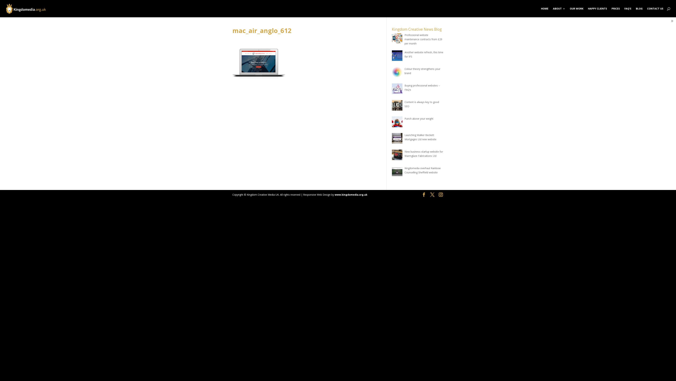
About (557, 8)
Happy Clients (597, 8)
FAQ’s (627, 8)
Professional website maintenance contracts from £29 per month (423, 39)
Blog (639, 8)
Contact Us (655, 8)
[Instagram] (441, 195)
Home (544, 8)
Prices (616, 8)
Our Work (576, 8)
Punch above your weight (419, 118)
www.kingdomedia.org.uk (351, 194)
